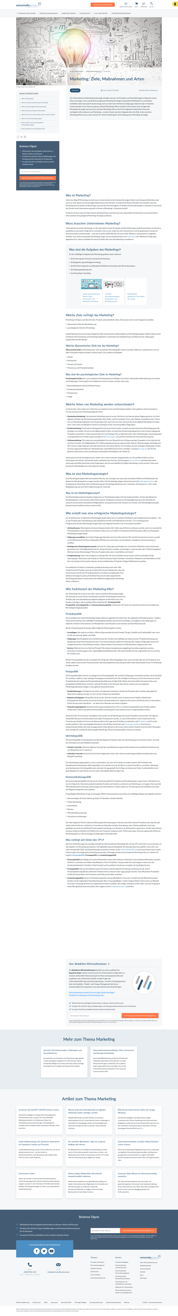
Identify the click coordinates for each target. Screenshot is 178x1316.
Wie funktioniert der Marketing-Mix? (33, 129)
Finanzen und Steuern (27, 13)
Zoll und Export (101, 13)
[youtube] (51, 1251)
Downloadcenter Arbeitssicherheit (120, 1266)
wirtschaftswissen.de (76, 71)
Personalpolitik (78, 855)
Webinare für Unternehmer (124, 1287)
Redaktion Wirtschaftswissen (148, 90)
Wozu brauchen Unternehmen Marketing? (35, 102)
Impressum (54, 1302)
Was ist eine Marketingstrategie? (32, 118)
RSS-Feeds (143, 1278)
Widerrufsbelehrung (22, 1302)
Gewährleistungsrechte (113, 1302)
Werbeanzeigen (109, 437)
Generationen (135, 460)
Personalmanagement (49, 13)
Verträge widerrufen (96, 1302)
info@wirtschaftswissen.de (58, 1272)
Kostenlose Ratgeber (122, 1262)
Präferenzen (131, 236)
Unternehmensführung (121, 13)
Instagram (143, 449)
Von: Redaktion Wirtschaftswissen (88, 963)
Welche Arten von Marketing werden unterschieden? (38, 114)
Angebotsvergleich (118, 886)
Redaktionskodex (145, 1265)
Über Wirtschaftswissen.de (148, 1262)
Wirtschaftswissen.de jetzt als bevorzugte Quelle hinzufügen (91, 992)
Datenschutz (85, 13)
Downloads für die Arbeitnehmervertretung (123, 1283)
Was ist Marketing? (28, 98)
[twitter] (44, 1251)
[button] (175, 4)
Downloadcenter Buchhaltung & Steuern (122, 1277)
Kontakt (142, 1272)
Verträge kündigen (80, 1302)
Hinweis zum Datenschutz (33, 186)
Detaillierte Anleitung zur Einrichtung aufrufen (86, 995)
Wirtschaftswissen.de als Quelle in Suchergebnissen (123, 1291)
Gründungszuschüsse (132, 724)
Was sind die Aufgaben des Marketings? (34, 106)
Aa (21, 137)
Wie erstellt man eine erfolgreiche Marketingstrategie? (32, 124)
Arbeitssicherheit (69, 13)
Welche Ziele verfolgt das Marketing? (33, 110)
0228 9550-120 (30, 1272)
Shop (141, 1275)
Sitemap (126, 1302)
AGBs (45, 1302)
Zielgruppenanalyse (146, 481)
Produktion (143, 721)
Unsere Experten (145, 1269)
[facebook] (37, 1251)
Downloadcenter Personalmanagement (122, 1272)
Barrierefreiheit (66, 1302)
